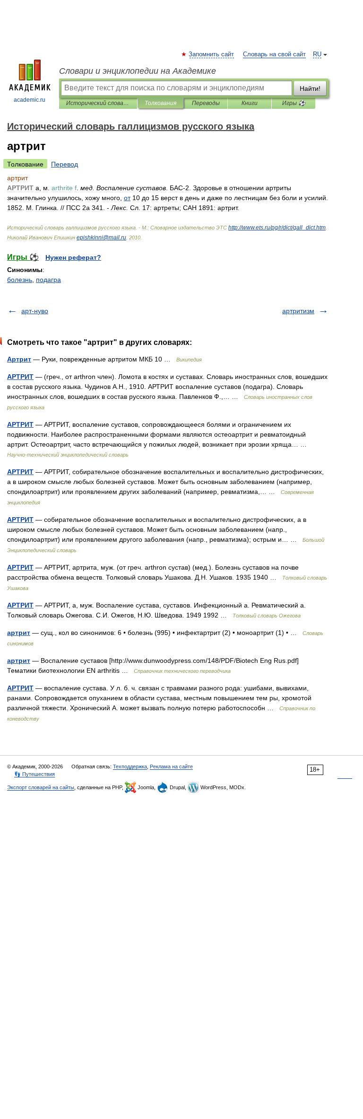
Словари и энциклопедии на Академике (137, 71)
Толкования (160, 103)
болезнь (19, 279)
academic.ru (29, 100)
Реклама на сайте (171, 766)
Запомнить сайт (212, 54)
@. (101, 237)
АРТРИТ (20, 376)
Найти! (310, 88)
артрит (18, 632)
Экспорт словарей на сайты (40, 787)
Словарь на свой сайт (274, 54)
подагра (48, 279)
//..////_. (277, 227)
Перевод (64, 164)
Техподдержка (130, 766)
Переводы (206, 103)
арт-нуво (34, 311)
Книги (250, 103)
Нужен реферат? (73, 257)
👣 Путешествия (34, 774)
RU (317, 54)
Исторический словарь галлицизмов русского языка (98, 103)
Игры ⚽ (293, 103)
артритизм (298, 311)
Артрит (19, 359)
